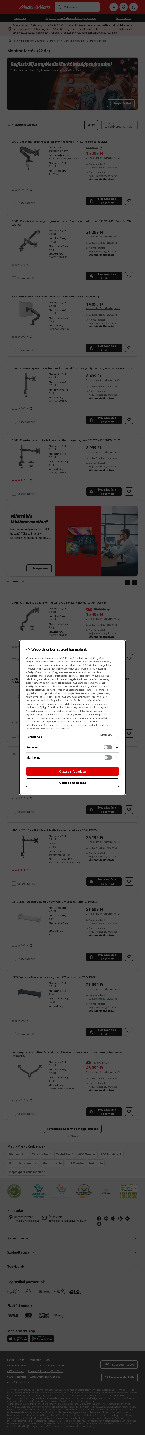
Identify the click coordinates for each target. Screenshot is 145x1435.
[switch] (108, 747)
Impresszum (47, 728)
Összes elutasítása (72, 783)
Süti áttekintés (62, 728)
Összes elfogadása (72, 771)
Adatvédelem (32, 728)
